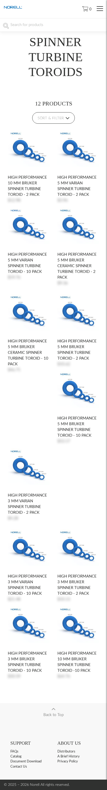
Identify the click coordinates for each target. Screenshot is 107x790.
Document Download (26, 761)
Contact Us (18, 766)
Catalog (16, 756)
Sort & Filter (51, 118)
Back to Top (53, 715)
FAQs (14, 751)
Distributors (66, 751)
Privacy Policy (67, 761)
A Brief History (68, 756)
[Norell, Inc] (13, 7)
